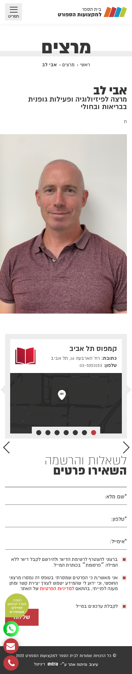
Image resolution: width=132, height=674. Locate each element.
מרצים (68, 64)
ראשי (85, 64)
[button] (6, 447)
